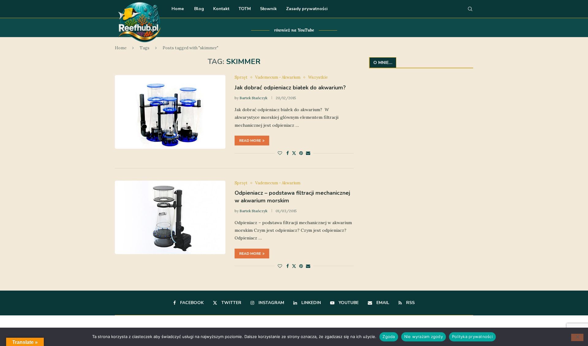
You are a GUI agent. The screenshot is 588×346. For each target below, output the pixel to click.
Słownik (268, 9)
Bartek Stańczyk (253, 98)
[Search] (470, 9)
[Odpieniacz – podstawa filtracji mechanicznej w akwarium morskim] (170, 217)
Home (178, 9)
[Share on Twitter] (294, 153)
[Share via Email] (308, 153)
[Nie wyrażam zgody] (577, 337)
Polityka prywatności (472, 336)
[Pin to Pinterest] (301, 153)
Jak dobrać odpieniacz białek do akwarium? (290, 87)
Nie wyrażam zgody (423, 336)
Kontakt (221, 9)
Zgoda (389, 336)
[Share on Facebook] (287, 153)
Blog (198, 9)
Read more (250, 140)
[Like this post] (280, 153)
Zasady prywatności (307, 9)
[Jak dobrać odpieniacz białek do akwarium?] (170, 112)
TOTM (245, 9)
